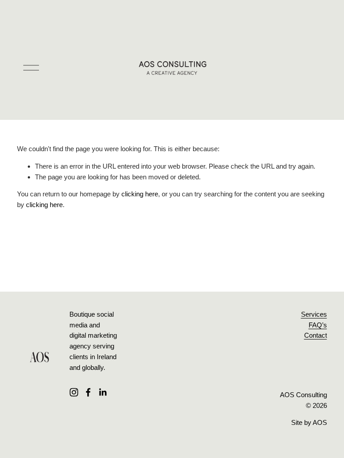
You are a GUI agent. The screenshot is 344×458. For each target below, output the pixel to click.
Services (314, 314)
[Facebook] (88, 392)
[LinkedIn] (102, 392)
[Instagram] (73, 392)
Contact (315, 335)
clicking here (139, 194)
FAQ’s (318, 325)
